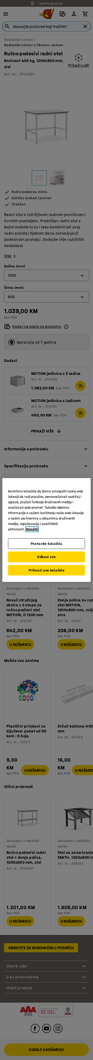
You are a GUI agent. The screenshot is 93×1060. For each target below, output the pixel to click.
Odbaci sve (46, 557)
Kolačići (32, 529)
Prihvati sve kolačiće (47, 570)
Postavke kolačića (47, 543)
